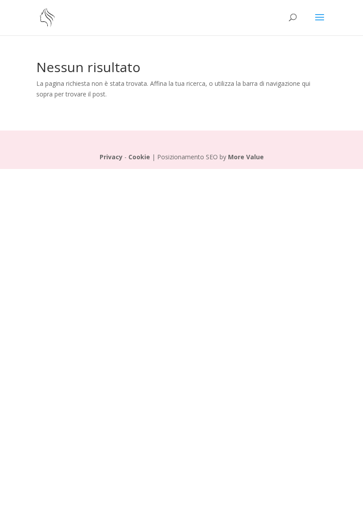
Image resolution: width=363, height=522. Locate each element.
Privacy (111, 157)
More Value (246, 157)
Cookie (139, 157)
